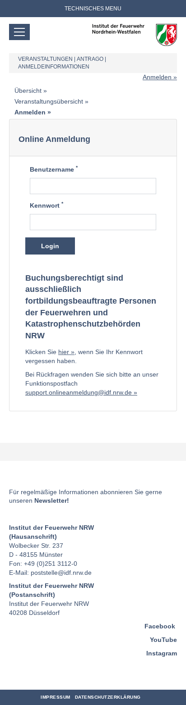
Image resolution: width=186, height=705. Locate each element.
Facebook (159, 626)
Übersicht (28, 90)
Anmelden (157, 77)
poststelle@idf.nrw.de (61, 572)
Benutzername (54, 169)
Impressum (55, 697)
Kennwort (46, 205)
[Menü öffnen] (19, 32)
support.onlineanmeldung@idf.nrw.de (78, 392)
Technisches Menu (93, 8)
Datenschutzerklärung (108, 697)
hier (63, 351)
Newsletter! (51, 500)
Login (50, 246)
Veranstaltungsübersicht (48, 101)
